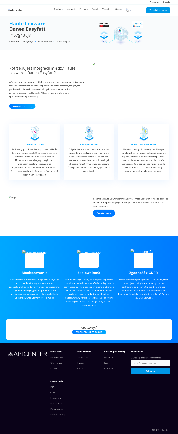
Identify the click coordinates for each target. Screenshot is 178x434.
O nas (118, 9)
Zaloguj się (154, 2)
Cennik (95, 9)
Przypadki (83, 9)
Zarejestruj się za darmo (89, 332)
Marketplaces (56, 409)
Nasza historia (56, 357)
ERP (52, 387)
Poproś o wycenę (22, 106)
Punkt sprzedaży (57, 414)
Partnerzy (108, 368)
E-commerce (56, 403)
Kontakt (166, 2)
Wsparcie (106, 9)
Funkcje (81, 363)
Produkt (58, 9)
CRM (52, 392)
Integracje (71, 9)
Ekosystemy (56, 398)
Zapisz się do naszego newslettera (146, 358)
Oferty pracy (56, 363)
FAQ (106, 363)
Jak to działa (82, 357)
